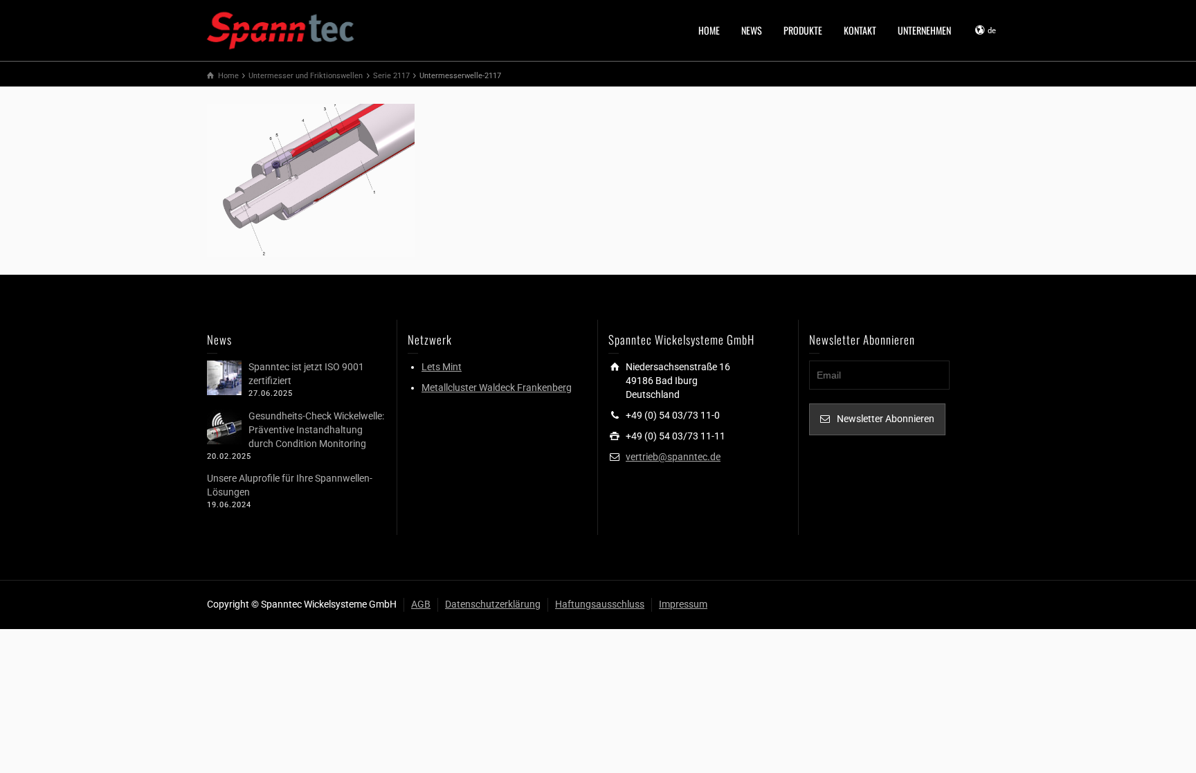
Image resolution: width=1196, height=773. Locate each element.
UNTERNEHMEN (924, 30)
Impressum (683, 604)
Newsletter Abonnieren (885, 418)
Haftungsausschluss (599, 604)
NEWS (751, 30)
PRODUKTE (802, 30)
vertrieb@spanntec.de (673, 456)
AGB (421, 604)
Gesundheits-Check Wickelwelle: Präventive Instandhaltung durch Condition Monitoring (316, 429)
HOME (709, 30)
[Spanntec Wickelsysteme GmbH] (281, 29)
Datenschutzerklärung (493, 604)
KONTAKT (860, 30)
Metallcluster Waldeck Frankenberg (497, 387)
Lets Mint (442, 366)
